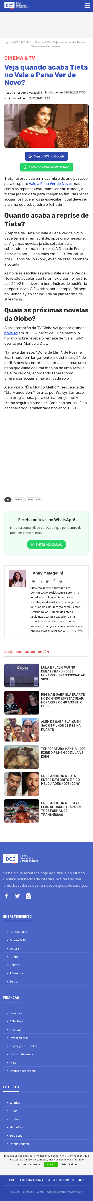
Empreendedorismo (23, 1071)
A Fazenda (16, 973)
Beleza (14, 981)
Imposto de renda (21, 1054)
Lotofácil (15, 1119)
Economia (16, 1013)
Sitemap (78, 1180)
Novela (18, 499)
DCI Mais (26, 42)
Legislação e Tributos (23, 1046)
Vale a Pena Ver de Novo (50, 183)
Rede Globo (34, 499)
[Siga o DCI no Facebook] (6, 896)
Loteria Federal (19, 1144)
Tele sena (16, 1135)
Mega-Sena (17, 1127)
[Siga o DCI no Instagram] (28, 896)
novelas (11, 332)
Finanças (15, 1029)
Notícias (15, 965)
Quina (13, 1111)
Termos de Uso (58, 1180)
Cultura (14, 948)
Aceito (51, 1164)
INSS (13, 1062)
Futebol (14, 957)
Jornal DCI (12, 42)
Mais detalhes (69, 1164)
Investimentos (19, 1038)
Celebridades (18, 932)
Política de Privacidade (27, 1180)
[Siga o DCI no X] (17, 896)
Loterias (15, 1103)
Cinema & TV (42, 42)
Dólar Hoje (16, 1021)
